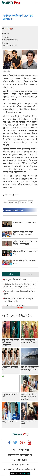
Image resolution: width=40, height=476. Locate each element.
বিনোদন (10, 28)
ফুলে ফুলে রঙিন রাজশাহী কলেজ (15, 279)
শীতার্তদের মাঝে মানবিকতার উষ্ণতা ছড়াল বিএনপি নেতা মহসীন (18, 299)
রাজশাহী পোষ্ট (26, 473)
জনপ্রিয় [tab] (30, 274)
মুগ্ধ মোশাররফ (13, 202)
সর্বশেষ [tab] (11, 274)
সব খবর (20, 308)
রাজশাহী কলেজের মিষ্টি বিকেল (14, 305)
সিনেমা (30, 202)
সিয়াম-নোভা (22, 202)
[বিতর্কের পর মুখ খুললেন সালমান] (20, 226)
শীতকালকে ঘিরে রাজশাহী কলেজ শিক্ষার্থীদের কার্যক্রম (19, 292)
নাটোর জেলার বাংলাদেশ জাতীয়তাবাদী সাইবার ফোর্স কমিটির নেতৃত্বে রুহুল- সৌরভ (19, 285)
